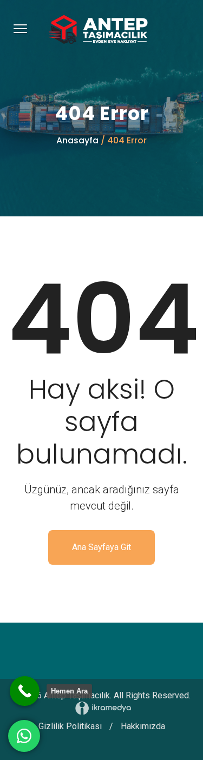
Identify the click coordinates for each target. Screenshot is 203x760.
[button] (18, 28)
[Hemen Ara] (25, 691)
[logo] (101, 28)
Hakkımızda (143, 726)
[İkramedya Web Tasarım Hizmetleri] (103, 708)
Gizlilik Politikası (71, 726)
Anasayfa (78, 140)
